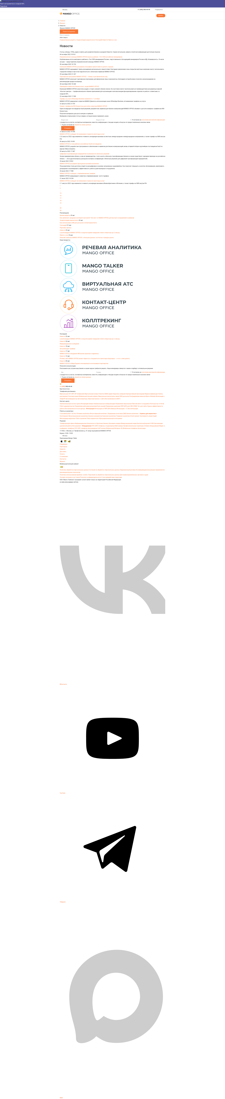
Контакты (63, 459)
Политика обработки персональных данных (74, 470)
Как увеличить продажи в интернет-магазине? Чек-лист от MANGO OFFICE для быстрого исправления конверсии (97, 218)
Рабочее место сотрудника (141, 404)
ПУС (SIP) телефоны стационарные (103, 426)
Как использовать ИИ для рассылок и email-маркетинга (78, 223)
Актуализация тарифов (67, 349)
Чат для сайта (142, 406)
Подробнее (3, 6)
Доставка (63, 451)
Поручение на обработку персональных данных (104, 475)
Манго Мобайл (151, 396)
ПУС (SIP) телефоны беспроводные (86, 428)
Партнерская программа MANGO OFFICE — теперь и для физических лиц (83, 76)
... (60, 191)
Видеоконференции (151, 394)
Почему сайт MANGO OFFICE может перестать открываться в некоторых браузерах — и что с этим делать (95, 358)
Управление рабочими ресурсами (86, 406)
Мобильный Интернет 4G (114, 428)
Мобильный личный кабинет (88, 396)
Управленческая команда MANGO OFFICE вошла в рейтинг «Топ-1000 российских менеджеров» (91, 57)
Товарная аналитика (123, 416)
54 (60, 210)
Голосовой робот (65, 413)
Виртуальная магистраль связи (108, 396)
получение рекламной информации (153, 120)
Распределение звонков (138, 396)
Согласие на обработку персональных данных (104, 470)
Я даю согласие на (76, 125)
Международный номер (129, 423)
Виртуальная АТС (66, 394)
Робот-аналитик (81, 418)
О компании (64, 456)
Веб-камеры (119, 426)
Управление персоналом (123, 404)
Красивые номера (115, 423)
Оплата (62, 454)
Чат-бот (74, 413)
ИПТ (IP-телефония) (78, 394)
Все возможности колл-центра (75, 408)
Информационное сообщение (69, 344)
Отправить (67, 128)
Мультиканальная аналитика (78, 416)
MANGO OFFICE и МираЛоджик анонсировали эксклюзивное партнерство (84, 363)
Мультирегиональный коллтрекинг (110, 418)
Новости (105, 40)
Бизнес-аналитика (133, 413)
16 (60, 195)
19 (60, 203)
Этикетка (101, 394)
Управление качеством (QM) (117, 413)
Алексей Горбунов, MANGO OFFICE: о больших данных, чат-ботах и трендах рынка (87, 237)
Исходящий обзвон (87, 404)
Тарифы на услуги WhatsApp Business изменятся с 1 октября (80, 99)
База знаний (101, 406)
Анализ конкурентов (95, 416)
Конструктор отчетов (157, 404)
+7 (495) (144, 9)
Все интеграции (133, 408)
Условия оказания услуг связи (70, 477)
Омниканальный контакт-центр (70, 404)
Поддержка (159, 9)
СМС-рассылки (124, 396)
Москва (64, 9)
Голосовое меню (73, 396)
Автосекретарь (83, 399)
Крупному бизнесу (102, 423)
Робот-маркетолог (93, 418)
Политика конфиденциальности (90, 477)
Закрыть (65, 37)
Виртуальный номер (91, 394)
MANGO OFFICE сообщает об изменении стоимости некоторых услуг (82, 134)
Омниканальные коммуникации (104, 404)
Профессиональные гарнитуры (133, 426)
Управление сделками (113, 406)
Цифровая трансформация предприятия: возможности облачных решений (84, 154)
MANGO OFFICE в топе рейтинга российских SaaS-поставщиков (80, 144)
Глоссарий (98, 40)
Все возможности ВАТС (112, 399)
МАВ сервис (109, 394)
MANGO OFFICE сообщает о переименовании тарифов (77, 173)
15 (60, 193)
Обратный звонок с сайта (96, 399)
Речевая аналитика (83, 413)
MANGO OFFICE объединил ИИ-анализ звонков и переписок (79, 353)
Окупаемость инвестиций (148, 416)
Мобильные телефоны (130, 428)
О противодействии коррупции (112, 477)
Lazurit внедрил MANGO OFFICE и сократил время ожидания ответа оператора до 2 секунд (90, 232)
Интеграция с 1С (122, 408)
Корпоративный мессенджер (135, 394)
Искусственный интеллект (98, 413)
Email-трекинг (135, 416)
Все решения (76, 426)
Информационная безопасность (85, 423)
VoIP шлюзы (102, 428)
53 (60, 208)
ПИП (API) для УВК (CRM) (129, 406)
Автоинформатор (72, 399)
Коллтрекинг (64, 416)
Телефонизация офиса (67, 423)
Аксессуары (142, 428)
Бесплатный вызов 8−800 (145, 423)
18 (60, 200)
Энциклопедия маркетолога (85, 40)
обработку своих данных (83, 125)
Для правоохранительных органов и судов (134, 475)
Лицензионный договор (128, 470)
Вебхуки (114, 408)
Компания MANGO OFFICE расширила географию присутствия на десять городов (86, 67)
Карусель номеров (119, 394)
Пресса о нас (112, 40)
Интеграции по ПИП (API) (102, 408)
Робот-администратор (67, 406)
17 (60, 198)
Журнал (62, 461)
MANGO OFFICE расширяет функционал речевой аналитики (79, 163)
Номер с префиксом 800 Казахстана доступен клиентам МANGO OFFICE (83, 106)
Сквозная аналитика (109, 416)
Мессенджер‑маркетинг (68, 418)
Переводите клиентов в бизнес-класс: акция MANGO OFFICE (79, 86)
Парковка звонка (65, 228)
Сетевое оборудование (151, 426)
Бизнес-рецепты (70, 40)
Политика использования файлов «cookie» (74, 475)
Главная (62, 40)
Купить (160, 15)
